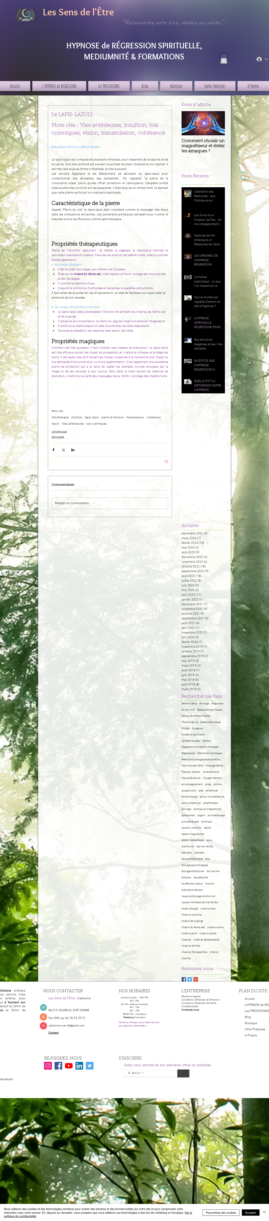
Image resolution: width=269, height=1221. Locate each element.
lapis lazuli (92, 504)
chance (214, 1038)
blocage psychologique (195, 951)
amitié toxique (189, 883)
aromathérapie (190, 908)
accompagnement (192, 870)
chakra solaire (207, 1020)
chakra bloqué (190, 995)
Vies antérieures (73, 510)
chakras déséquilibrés (206, 1026)
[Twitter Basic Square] (189, 1065)
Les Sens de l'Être (78, 12)
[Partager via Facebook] (53, 536)
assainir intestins (192, 914)
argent (201, 902)
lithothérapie (60, 504)
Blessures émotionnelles (196, 802)
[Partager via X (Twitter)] (63, 536)
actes (208, 870)
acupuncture (189, 877)
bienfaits (199, 939)
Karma (207, 827)
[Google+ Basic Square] (195, 1065)
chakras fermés (191, 1032)
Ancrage (204, 790)
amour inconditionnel (212, 883)
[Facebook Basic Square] (184, 1065)
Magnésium (188, 839)
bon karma (213, 958)
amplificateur (210, 889)
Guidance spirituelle (193, 821)
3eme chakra (189, 790)
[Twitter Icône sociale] (90, 1152)
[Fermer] (264, 1212)
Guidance (197, 815)
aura (209, 927)
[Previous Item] (188, 123)
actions (218, 870)
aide (201, 877)
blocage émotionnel (193, 958)
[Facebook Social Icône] (58, 1152)
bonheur (186, 964)
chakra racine (215, 1013)
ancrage (186, 895)
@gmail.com (77, 1112)
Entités (186, 815)
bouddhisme (201, 964)
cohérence (154, 504)
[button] (223, 59)
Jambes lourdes (191, 827)
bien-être (187, 939)
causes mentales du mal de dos (200, 988)
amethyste (212, 877)
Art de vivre (188, 796)
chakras (186, 1026)
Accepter (250, 1213)
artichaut (206, 908)
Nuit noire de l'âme (192, 852)
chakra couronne (192, 1001)
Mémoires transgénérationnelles (201, 846)
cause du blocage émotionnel (198, 982)
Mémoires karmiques (210, 839)
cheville (186, 1045)
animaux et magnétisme (207, 895)
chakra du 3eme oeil (193, 1013)
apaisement (188, 902)
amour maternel (191, 889)
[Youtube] (69, 1152)
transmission (135, 504)
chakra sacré (189, 1020)
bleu (207, 945)
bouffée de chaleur (192, 970)
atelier (207, 914)
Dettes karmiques (210, 808)
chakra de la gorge (192, 1007)
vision (55, 510)
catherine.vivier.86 (59, 1112)
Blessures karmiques (209, 796)
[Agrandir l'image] (70, 469)
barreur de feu (205, 933)
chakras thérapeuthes (194, 1038)
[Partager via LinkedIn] (73, 536)
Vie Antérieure (211, 858)
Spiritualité (58, 523)
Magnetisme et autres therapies (200, 833)
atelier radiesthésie (193, 927)
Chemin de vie (190, 808)
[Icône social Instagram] (48, 1152)
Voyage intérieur (212, 864)
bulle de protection (192, 976)
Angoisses (217, 790)
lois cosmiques (96, 510)
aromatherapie (216, 902)
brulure (209, 970)
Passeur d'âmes (191, 858)
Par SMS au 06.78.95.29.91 (67, 1105)
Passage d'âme (214, 852)
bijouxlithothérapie (192, 945)
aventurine (188, 933)
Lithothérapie (59, 518)
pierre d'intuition (112, 504)
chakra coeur (208, 995)
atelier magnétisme (193, 920)
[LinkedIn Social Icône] (79, 1152)
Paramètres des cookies (221, 1213)
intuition (76, 504)
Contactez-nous (190, 1096)
